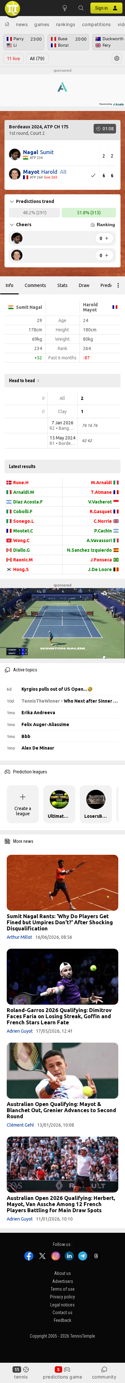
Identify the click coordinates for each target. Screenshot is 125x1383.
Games (41, 24)
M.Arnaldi (101, 482)
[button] (81, 8)
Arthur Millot (19, 937)
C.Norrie (103, 521)
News (22, 24)
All (37, 58)
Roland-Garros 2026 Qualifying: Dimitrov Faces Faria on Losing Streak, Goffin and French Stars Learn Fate (59, 1016)
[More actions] (118, 285)
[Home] (7, 24)
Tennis (21, 1376)
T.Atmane (101, 492)
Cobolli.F (22, 511)
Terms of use (63, 1289)
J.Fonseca (101, 559)
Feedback (62, 1320)
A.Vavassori (99, 540)
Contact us (62, 1312)
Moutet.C (23, 530)
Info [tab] (9, 285)
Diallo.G (21, 550)
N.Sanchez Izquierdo (89, 550)
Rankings (65, 24)
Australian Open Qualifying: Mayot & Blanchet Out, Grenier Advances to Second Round (61, 1110)
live (13, 58)
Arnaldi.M (23, 492)
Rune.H (21, 482)
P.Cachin (103, 530)
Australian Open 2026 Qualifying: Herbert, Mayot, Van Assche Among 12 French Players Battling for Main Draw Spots (61, 1204)
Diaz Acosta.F (28, 501)
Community (104, 1376)
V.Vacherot (100, 501)
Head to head (22, 380)
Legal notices (62, 1304)
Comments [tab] (35, 285)
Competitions (96, 24)
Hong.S (21, 569)
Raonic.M (23, 559)
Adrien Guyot (20, 1031)
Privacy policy (62, 1296)
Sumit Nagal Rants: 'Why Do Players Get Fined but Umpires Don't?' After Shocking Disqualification (60, 922)
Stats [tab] (62, 285)
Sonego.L (23, 521)
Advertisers (62, 1281)
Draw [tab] (84, 285)
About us (62, 1273)
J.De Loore (100, 569)
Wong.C (21, 540)
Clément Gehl (20, 1125)
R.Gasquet (101, 511)
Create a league (22, 811)
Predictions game (62, 1376)
